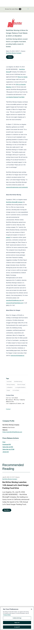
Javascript (6, 452)
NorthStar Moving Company (13, 53)
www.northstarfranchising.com (14, 303)
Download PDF (7, 444)
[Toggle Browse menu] (28, 9)
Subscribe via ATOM (8, 449)
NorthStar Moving (18, 381)
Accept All (17, 627)
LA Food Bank (16, 390)
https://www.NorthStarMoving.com (12, 432)
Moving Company (11, 384)
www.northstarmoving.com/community (17, 187)
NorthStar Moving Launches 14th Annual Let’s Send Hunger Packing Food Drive (15, 485)
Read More (7, 510)
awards (8, 237)
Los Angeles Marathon (20, 387)
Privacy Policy (7, 614)
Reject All (17, 622)
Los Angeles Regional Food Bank (15, 97)
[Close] (31, 609)
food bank (9, 381)
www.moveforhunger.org (17, 355)
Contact (8, 409)
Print (4, 442)
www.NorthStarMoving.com (14, 300)
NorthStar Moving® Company (14, 202)
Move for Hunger (22, 77)
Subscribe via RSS (8, 447)
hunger (8, 390)
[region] (17, 618)
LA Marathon (9, 387)
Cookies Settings (17, 618)
